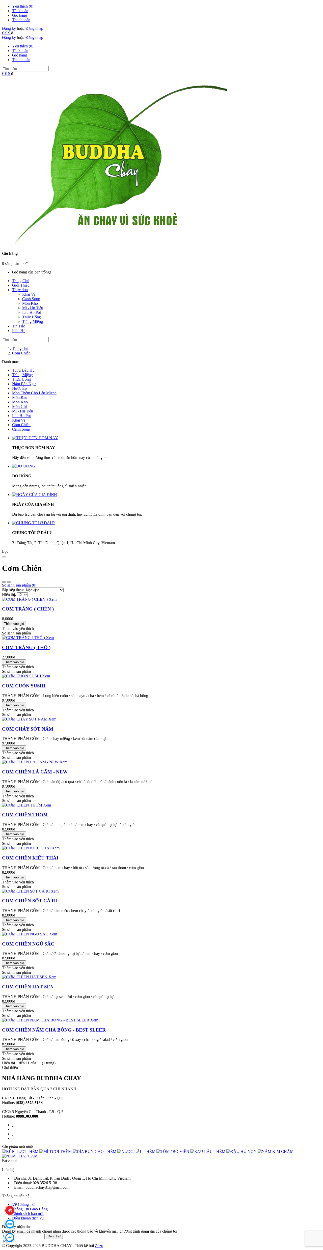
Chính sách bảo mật (28, 1213)
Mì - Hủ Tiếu (22, 411)
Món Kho (20, 402)
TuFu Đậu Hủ (23, 370)
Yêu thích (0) (22, 6)
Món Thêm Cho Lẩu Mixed (34, 393)
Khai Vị (18, 420)
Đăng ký (9, 28)
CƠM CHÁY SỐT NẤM (27, 729)
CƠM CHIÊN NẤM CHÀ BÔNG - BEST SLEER (54, 1030)
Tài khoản (20, 11)
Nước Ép (19, 388)
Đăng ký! (54, 1236)
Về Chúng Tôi (23, 1204)
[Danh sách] (4, 582)
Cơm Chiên (21, 425)
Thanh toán (21, 20)
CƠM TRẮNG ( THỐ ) (26, 647)
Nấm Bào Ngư (24, 384)
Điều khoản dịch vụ (28, 1218)
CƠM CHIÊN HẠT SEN (28, 986)
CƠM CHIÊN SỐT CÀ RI (29, 900)
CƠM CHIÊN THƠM (25, 814)
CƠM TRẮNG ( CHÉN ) (28, 609)
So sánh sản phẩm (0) (19, 585)
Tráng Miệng (22, 375)
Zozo (99, 1245)
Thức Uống (21, 379)
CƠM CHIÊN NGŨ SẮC (28, 944)
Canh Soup (21, 429)
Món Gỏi (19, 406)
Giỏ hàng (19, 15)
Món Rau (19, 397)
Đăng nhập (34, 28)
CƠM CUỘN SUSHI (23, 685)
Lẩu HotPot (21, 415)
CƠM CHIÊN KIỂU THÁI (30, 857)
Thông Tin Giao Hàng (30, 1209)
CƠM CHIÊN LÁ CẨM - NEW (35, 771)
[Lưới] (9, 582)
